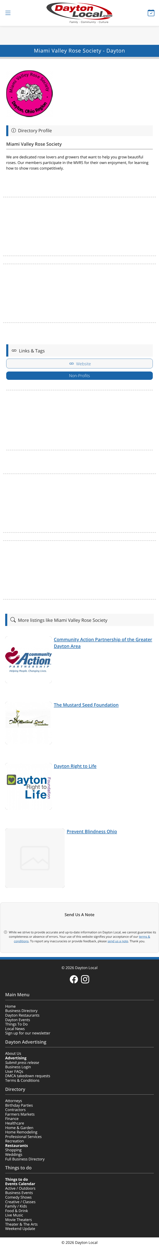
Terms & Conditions (22, 1080)
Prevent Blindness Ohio (92, 832)
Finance (12, 1118)
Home (10, 1006)
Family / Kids (16, 1206)
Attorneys (13, 1100)
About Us (13, 1053)
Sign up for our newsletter (27, 1033)
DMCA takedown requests (27, 1075)
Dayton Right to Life (75, 766)
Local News (15, 1028)
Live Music (14, 1215)
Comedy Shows (18, 1197)
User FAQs (14, 1071)
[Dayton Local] (79, 13)
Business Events (19, 1192)
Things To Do (16, 1024)
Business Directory (21, 1010)
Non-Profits (79, 375)
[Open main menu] (8, 13)
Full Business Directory (25, 1159)
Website (83, 364)
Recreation (14, 1141)
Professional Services (23, 1136)
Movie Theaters (18, 1219)
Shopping (13, 1150)
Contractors (15, 1109)
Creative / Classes (20, 1201)
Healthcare (14, 1123)
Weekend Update (20, 1228)
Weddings (13, 1154)
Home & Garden (19, 1127)
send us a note (118, 941)
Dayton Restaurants (22, 1015)
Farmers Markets (20, 1114)
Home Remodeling (21, 1132)
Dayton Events (17, 1019)
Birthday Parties (19, 1105)
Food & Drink (16, 1210)
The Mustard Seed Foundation (86, 705)
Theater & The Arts (21, 1224)
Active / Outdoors (20, 1188)
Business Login (18, 1067)
